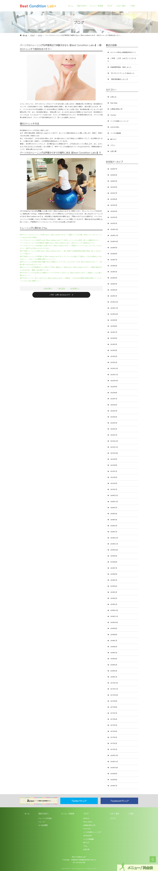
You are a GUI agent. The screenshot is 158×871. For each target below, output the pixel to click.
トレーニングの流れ (45, 818)
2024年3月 (113, 284)
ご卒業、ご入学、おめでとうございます (121, 60)
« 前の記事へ (47, 288)
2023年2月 (113, 362)
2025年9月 (113, 187)
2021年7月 (113, 471)
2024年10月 (114, 241)
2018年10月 (114, 622)
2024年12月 (114, 229)
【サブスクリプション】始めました (122, 73)
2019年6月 (113, 574)
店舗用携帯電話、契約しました (120, 67)
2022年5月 (113, 411)
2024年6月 (113, 266)
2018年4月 (113, 659)
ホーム (70, 5)
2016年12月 (114, 755)
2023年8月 (113, 326)
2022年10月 (114, 380)
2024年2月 (113, 290)
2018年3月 (113, 665)
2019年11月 (114, 544)
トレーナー (42, 822)
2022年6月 (113, 405)
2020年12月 (114, 495)
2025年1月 (113, 223)
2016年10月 (114, 767)
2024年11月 (114, 235)
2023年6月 (113, 338)
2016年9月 (113, 773)
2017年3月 (113, 737)
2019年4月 (113, 586)
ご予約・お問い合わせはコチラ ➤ (61, 295)
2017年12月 (114, 683)
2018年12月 (114, 610)
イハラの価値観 (115, 133)
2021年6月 (113, 477)
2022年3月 (113, 423)
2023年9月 (113, 320)
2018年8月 (113, 634)
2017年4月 (113, 731)
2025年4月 (113, 211)
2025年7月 (113, 193)
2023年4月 (113, 350)
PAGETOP (152, 860)
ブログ (109, 5)
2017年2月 (113, 743)
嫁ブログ (113, 139)
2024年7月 (113, 260)
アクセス (113, 818)
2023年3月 (113, 356)
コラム (40, 35)
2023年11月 (114, 308)
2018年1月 (113, 677)
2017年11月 (114, 689)
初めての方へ (82, 5)
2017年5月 (113, 725)
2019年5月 (113, 580)
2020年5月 (113, 507)
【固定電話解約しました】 (119, 79)
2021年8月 (113, 465)
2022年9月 (113, 387)
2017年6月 (113, 719)
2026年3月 (113, 181)
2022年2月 (113, 429)
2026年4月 (113, 175)
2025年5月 (113, 205)
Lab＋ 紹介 (121, 5)
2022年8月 (113, 393)
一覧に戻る (61, 288)
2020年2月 (113, 526)
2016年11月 (114, 761)
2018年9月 (113, 628)
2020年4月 (113, 513)
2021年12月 (114, 441)
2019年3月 (113, 592)
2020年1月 (113, 532)
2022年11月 (114, 374)
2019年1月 (113, 604)
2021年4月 (113, 483)
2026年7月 (113, 169)
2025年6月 (113, 199)
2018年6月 (113, 646)
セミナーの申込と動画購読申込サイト (123, 52)
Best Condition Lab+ (79, 857)
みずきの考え (114, 127)
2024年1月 (113, 296)
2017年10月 (114, 695)
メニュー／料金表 (96, 5)
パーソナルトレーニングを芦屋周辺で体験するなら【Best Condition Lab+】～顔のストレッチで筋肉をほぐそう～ (58, 243)
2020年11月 (114, 501)
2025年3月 (113, 217)
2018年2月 (113, 671)
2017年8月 (113, 707)
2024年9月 (113, 247)
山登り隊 (113, 151)
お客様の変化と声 (116, 109)
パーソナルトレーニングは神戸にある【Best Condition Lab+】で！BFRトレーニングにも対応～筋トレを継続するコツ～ (60, 240)
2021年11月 (114, 447)
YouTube (113, 115)
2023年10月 (114, 314)
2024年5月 (113, 272)
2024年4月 (113, 278)
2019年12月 (114, 538)
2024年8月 (113, 253)
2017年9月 (113, 701)
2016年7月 (113, 786)
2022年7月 (113, 399)
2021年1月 (113, 489)
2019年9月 (113, 556)
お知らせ (113, 97)
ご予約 (132, 5)
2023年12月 (114, 302)
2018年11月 (114, 616)
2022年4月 (113, 417)
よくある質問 (43, 825)
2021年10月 (114, 453)
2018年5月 (113, 653)
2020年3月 (113, 520)
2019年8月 (113, 562)
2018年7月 (113, 640)
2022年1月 (113, 435)
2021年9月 (113, 459)
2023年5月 (113, 344)
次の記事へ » (74, 288)
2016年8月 (113, 779)
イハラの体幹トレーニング (119, 121)
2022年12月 (114, 368)
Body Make (113, 103)
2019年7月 (113, 568)
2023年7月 (113, 332)
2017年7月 (113, 713)
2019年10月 (114, 550)
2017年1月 (113, 749)
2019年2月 (113, 598)
